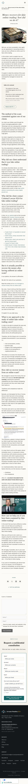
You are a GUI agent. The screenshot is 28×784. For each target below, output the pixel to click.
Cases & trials (5, 744)
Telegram (8, 763)
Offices (3, 742)
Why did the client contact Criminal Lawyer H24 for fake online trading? (15, 100)
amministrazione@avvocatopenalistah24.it (12, 754)
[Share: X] (11, 581)
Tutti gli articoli (15, 587)
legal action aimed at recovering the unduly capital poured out (13, 190)
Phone (5, 668)
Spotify (14, 763)
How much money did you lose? (12, 681)
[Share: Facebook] (7, 581)
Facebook (4, 760)
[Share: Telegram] (20, 581)
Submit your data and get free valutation (14, 698)
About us (4, 739)
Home (3, 7)
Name (5, 656)
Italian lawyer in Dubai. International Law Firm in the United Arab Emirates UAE (15, 246)
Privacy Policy (11, 775)
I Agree (7, 692)
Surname (6, 662)
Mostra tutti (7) (9, 106)
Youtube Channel (14, 217)
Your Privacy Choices (11, 780)
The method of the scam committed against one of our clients (13, 90)
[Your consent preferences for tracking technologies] (2, 782)
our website (10, 215)
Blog (6, 7)
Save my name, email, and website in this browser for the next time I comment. (14, 625)
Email (5, 674)
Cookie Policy (17, 775)
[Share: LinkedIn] (16, 581)
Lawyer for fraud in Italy (11, 243)
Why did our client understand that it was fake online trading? (15, 95)
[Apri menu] (24, 2)
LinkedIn (17, 760)
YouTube (22, 760)
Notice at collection (7, 782)
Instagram (10, 760)
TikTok (3, 763)
